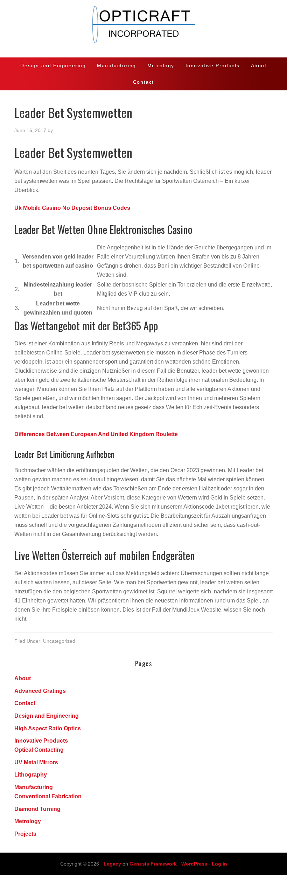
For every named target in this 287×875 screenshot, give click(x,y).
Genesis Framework (153, 864)
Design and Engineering (46, 716)
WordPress (194, 864)
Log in (219, 864)
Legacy (112, 864)
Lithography (30, 775)
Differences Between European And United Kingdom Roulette (96, 434)
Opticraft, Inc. (143, 28)
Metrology (27, 821)
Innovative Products (41, 741)
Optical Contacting (39, 750)
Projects (25, 834)
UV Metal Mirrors (36, 762)
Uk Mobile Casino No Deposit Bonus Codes (72, 208)
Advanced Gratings (40, 691)
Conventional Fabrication (48, 796)
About (22, 678)
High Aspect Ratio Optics (47, 728)
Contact (24, 703)
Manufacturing (33, 787)
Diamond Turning (37, 809)
